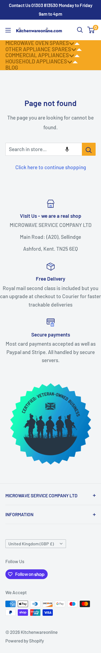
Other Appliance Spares (38, 49)
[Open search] (80, 30)
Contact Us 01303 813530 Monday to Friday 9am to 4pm (50, 9)
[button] (67, 149)
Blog (11, 67)
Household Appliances (36, 61)
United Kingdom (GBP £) (31, 543)
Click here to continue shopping (50, 167)
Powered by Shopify (24, 640)
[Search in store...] (89, 149)
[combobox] (43, 149)
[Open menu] (8, 30)
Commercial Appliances (37, 55)
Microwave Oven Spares (37, 43)
